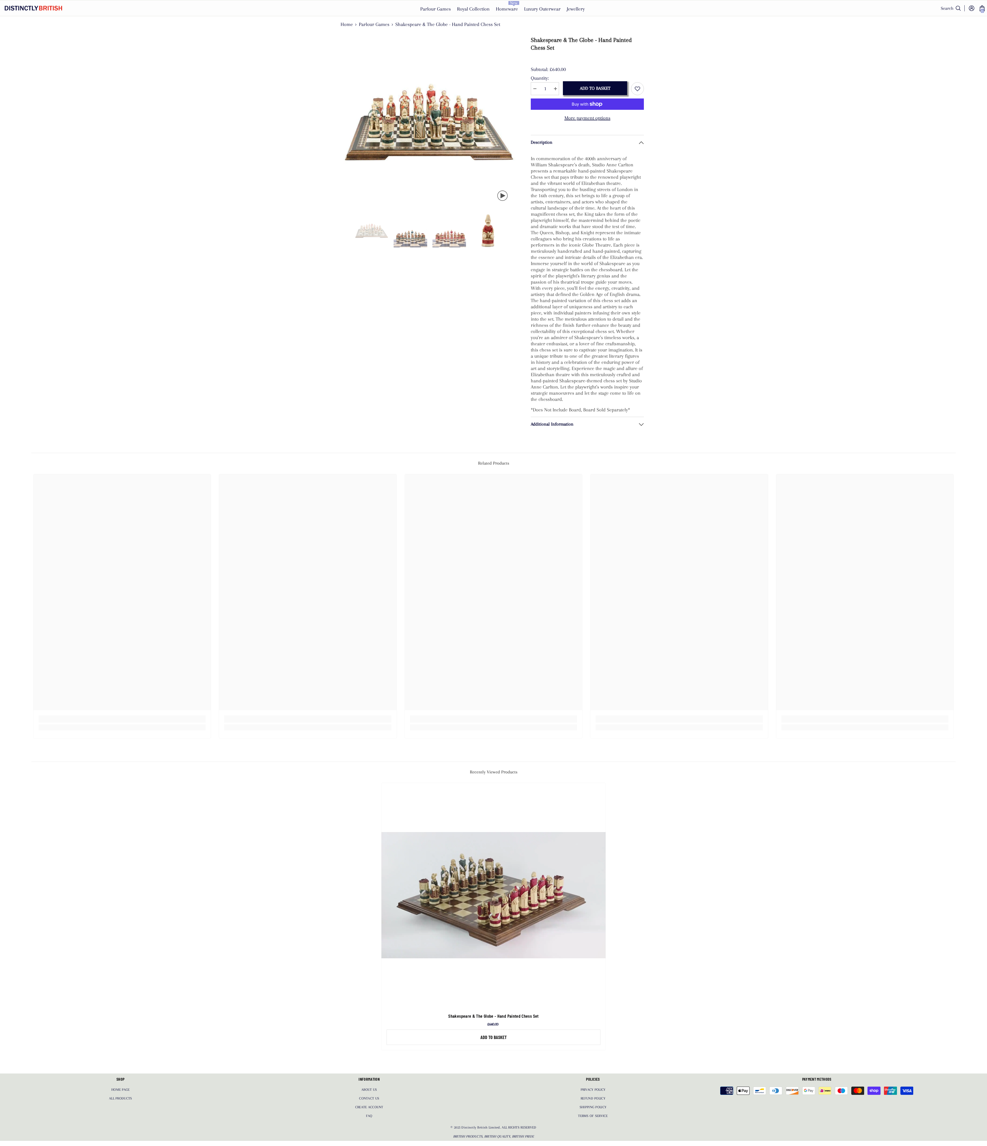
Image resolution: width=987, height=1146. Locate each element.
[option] (429, 122)
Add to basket (595, 88)
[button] (345, 230)
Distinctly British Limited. (481, 1127)
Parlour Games (374, 24)
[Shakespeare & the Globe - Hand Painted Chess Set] (493, 895)
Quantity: (540, 78)
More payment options (587, 118)
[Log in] (971, 8)
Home (347, 24)
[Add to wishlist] (637, 88)
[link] (122, 719)
